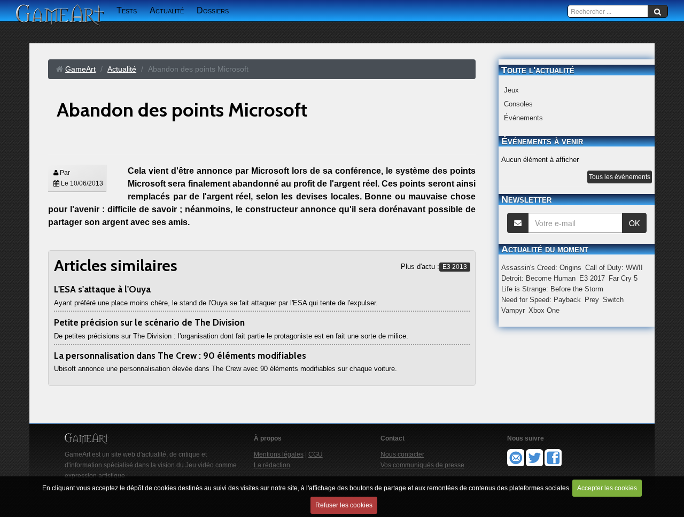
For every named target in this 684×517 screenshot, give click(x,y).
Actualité (167, 10)
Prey (592, 300)
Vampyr (513, 310)
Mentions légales (279, 454)
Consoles (518, 104)
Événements (523, 118)
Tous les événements (619, 177)
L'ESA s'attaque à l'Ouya (102, 289)
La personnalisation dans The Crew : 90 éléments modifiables (180, 355)
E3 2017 (592, 278)
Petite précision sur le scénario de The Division (149, 322)
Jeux (511, 90)
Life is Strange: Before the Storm (552, 289)
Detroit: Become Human (538, 278)
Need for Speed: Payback (541, 300)
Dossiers (213, 10)
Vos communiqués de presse (422, 465)
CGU (315, 454)
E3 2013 (454, 267)
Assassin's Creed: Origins (541, 268)
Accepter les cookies (607, 488)
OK (634, 223)
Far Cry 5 (623, 278)
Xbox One (543, 310)
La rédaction (272, 465)
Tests (126, 10)
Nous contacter (402, 454)
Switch (613, 300)
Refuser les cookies (343, 505)
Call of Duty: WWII (614, 268)
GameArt (80, 69)
